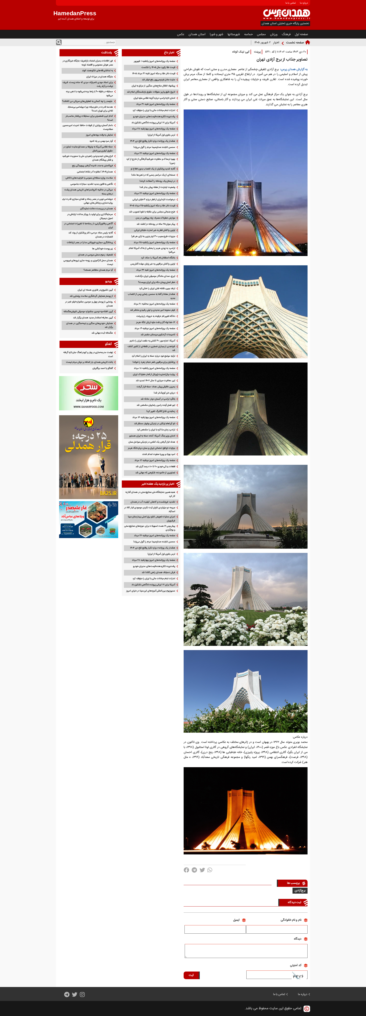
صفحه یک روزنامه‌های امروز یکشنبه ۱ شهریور (154, 61)
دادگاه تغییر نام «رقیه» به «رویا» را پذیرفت (155, 316)
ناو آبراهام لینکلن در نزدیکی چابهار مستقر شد (154, 424)
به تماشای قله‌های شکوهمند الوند (97, 71)
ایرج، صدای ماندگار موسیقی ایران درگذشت (155, 276)
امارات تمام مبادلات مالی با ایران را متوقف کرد (154, 110)
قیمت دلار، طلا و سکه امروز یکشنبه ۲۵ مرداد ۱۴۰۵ (152, 206)
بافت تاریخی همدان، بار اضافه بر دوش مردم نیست (89, 362)
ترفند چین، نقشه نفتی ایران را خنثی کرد (157, 289)
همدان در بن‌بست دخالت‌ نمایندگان (96, 209)
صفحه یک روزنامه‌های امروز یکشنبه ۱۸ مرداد (154, 368)
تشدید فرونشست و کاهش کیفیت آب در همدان (153, 502)
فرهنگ (286, 34)
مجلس (261, 34)
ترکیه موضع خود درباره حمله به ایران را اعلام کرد (153, 356)
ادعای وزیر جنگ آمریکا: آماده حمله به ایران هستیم (152, 436)
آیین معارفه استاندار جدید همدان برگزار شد (93, 318)
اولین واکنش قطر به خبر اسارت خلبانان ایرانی (154, 230)
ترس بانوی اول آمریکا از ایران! (161, 135)
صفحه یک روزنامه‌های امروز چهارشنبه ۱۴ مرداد (153, 417)
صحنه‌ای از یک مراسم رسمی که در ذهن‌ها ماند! (153, 175)
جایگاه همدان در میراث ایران (99, 77)
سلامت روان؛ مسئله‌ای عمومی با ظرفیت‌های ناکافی (89, 178)
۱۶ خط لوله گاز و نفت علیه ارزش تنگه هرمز (155, 322)
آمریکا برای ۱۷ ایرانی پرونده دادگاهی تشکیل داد (153, 123)
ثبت (191, 975)
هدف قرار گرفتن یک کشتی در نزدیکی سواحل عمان (152, 442)
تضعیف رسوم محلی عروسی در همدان (95, 255)
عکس (180, 34)
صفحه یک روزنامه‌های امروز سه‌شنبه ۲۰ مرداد (154, 304)
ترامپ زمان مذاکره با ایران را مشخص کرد (156, 430)
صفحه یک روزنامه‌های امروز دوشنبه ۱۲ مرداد (154, 460)
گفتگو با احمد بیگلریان (103, 368)
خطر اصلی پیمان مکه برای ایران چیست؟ (156, 282)
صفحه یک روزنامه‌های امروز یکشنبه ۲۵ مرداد (154, 243)
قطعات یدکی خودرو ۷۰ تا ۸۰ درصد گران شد (155, 467)
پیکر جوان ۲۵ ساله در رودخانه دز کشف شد (156, 224)
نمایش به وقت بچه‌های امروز (99, 135)
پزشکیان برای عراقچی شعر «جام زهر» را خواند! (154, 362)
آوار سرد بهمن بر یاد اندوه (101, 141)
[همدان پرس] (286, 19)
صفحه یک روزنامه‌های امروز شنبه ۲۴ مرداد (155, 270)
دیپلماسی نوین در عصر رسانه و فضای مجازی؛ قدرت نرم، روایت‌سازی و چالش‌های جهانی (87, 201)
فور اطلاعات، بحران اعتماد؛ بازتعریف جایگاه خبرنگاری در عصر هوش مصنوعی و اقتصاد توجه (88, 63)
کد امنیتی (295, 965)
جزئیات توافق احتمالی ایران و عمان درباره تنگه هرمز (151, 448)
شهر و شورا (216, 34)
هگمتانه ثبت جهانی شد (102, 333)
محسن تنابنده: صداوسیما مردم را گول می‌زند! (154, 147)
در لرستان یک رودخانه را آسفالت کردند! (157, 181)
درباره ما (304, 3)
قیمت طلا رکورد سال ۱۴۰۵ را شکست (158, 67)
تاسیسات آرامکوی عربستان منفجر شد (158, 335)
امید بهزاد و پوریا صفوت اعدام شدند (158, 454)
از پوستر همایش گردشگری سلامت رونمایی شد (91, 296)
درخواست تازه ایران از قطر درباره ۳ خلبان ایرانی (154, 200)
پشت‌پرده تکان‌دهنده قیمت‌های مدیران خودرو (154, 117)
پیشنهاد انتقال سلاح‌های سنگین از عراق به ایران (153, 86)
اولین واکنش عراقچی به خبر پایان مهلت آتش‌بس (152, 264)
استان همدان (197, 34)
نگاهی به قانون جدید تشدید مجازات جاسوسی (92, 184)
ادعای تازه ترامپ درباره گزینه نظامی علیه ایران (154, 98)
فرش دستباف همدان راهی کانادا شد (158, 572)
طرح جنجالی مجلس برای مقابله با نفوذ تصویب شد (152, 212)
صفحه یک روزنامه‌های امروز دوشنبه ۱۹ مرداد (154, 329)
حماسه (248, 34)
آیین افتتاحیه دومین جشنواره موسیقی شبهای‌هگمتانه (88, 312)
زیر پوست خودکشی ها (102, 249)
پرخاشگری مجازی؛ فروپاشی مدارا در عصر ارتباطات (90, 243)
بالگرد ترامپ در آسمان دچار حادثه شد (158, 399)
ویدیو (108, 281)
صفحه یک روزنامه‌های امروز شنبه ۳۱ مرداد (155, 104)
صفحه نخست (295, 42)
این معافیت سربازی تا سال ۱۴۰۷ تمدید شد (155, 381)
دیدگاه (297, 938)
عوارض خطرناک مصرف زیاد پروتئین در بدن (155, 218)
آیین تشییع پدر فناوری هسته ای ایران (95, 290)
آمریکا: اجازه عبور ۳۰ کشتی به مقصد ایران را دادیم (152, 341)
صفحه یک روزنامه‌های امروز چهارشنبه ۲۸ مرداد (153, 129)
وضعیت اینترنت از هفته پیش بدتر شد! (157, 187)
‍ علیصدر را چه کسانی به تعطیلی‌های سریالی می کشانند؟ (87, 101)
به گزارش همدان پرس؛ (293, 69)
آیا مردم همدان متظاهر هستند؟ (98, 270)
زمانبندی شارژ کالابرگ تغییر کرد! (160, 411)
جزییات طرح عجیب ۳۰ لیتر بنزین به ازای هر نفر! (153, 236)
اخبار (276, 42)
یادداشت (106, 52)
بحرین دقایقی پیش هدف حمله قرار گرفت (156, 387)
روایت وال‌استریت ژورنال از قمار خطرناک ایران (154, 375)
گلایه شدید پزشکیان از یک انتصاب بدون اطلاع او (153, 169)
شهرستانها (233, 34)
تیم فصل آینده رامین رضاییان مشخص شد (156, 405)
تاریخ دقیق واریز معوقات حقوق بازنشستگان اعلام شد (151, 92)
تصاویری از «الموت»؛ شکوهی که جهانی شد (155, 473)
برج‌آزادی (300, 890)
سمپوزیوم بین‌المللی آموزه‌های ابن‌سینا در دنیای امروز (150, 591)
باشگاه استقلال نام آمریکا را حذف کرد (158, 258)
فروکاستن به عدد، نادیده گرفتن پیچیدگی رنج (92, 166)
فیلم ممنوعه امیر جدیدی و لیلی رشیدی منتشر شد (152, 310)
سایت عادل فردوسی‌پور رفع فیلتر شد (158, 80)
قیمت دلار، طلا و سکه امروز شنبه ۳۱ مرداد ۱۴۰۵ (153, 74)
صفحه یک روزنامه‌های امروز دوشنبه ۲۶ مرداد (154, 153)
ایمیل (236, 920)
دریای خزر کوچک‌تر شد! (164, 393)
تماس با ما (291, 3)
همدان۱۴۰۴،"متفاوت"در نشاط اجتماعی (95, 172)
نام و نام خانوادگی (291, 920)
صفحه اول (301, 34)
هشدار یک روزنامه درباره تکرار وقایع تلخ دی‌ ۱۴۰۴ (152, 141)
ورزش (273, 34)
